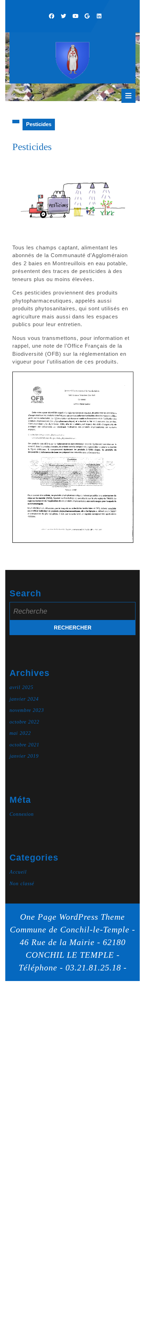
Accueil (18, 872)
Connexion (22, 814)
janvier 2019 (24, 756)
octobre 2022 (24, 722)
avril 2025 (21, 687)
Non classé (22, 883)
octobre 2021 (24, 744)
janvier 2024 (24, 699)
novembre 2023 (27, 710)
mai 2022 (20, 733)
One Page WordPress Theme (72, 916)
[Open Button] (128, 96)
